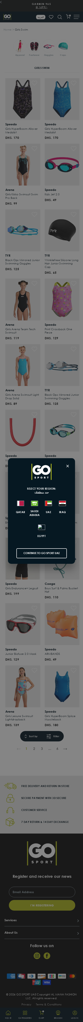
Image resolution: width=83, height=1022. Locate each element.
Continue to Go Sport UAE (41, 553)
